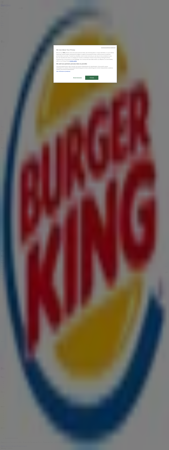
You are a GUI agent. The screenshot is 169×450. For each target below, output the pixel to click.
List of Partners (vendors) (63, 71)
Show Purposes (77, 77)
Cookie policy (73, 61)
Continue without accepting (108, 47)
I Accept (92, 77)
